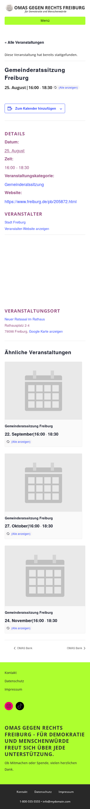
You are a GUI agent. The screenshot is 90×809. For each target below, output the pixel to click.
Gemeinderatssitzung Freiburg (29, 426)
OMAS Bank (24, 648)
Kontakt (11, 672)
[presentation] (43, 391)
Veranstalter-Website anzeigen (27, 228)
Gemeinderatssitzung (24, 184)
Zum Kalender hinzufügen (35, 108)
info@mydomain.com (56, 801)
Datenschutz (14, 681)
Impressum (13, 689)
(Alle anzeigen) (68, 87)
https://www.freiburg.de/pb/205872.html (41, 201)
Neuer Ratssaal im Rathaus (25, 319)
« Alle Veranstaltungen (24, 42)
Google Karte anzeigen (46, 331)
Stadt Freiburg (15, 222)
